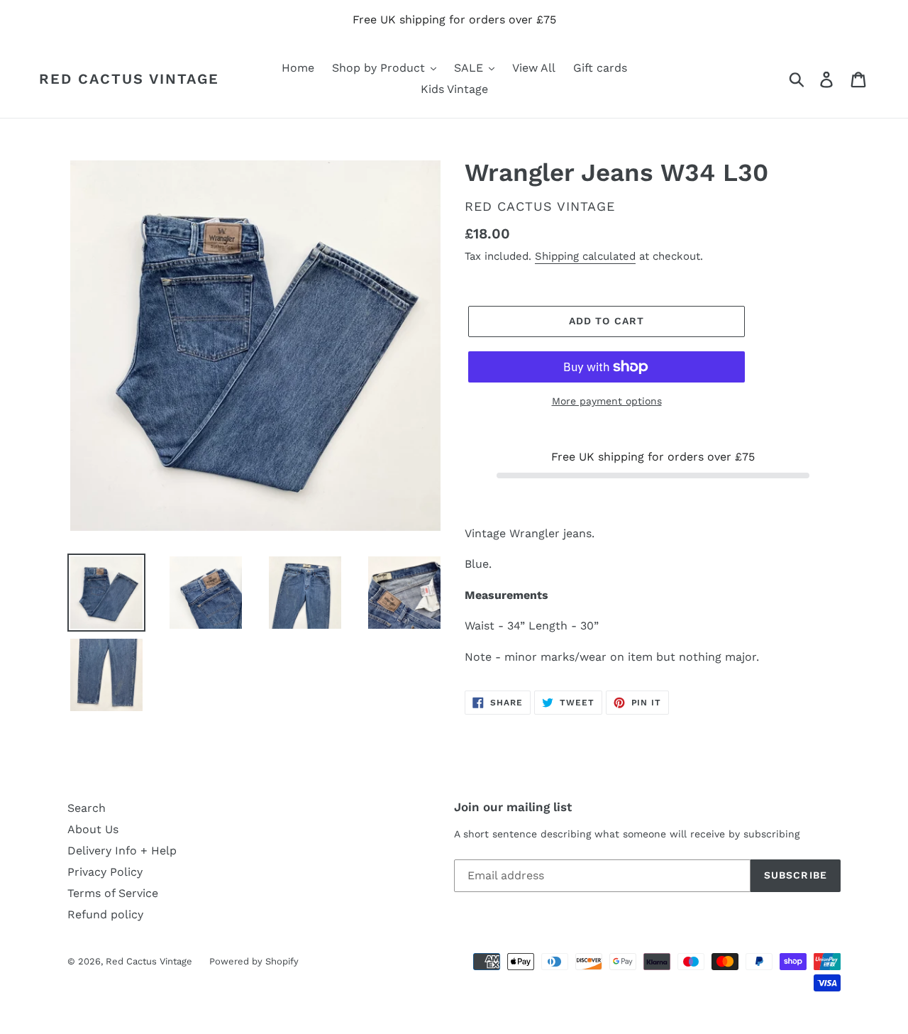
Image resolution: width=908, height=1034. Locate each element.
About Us (92, 829)
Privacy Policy (105, 872)
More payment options (607, 401)
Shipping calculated (585, 256)
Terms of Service (112, 893)
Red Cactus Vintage (129, 78)
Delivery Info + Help (122, 850)
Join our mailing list (513, 807)
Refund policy (105, 914)
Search (86, 808)
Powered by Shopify (254, 961)
